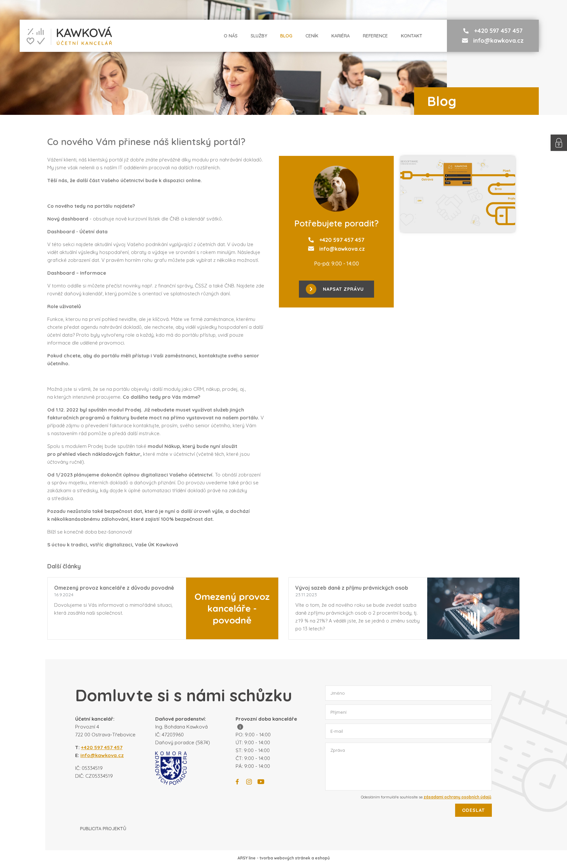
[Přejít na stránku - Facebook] (237, 782)
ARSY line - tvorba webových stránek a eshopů (284, 857)
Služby (259, 36)
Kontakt (411, 36)
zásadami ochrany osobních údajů (457, 796)
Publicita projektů (103, 829)
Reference (375, 36)
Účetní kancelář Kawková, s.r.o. (66, 36)
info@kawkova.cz (498, 40)
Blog (286, 36)
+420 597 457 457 (498, 30)
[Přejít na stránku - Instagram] (249, 782)
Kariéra (340, 36)
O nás (231, 36)
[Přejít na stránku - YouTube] (261, 782)
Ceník (311, 36)
